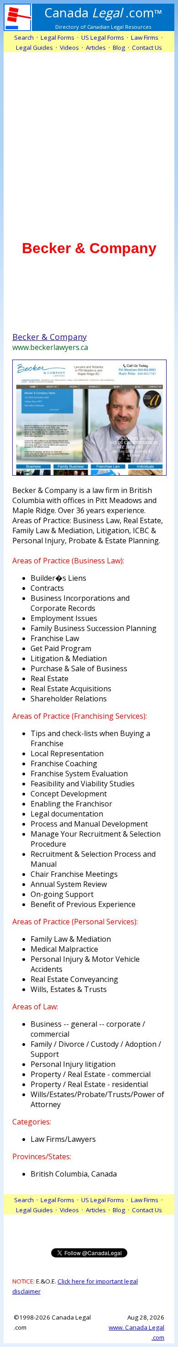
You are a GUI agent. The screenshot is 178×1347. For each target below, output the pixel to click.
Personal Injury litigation (73, 1064)
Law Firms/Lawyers (63, 1139)
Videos (69, 47)
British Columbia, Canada (74, 1174)
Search (24, 37)
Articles (96, 47)
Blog (119, 47)
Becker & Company (49, 336)
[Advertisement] (89, 141)
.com (103, 12)
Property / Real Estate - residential (89, 1084)
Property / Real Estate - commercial (91, 1074)
